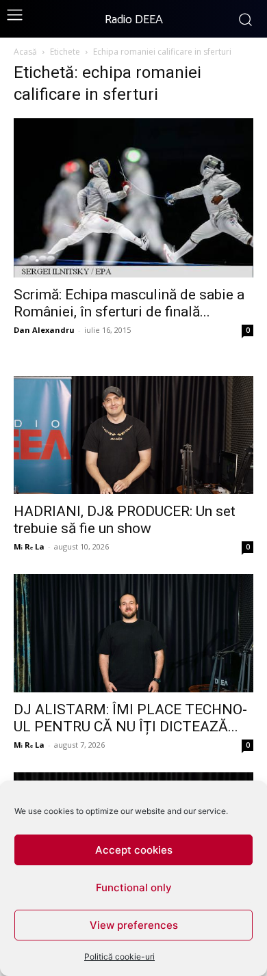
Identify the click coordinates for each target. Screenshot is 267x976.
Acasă (25, 51)
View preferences (134, 925)
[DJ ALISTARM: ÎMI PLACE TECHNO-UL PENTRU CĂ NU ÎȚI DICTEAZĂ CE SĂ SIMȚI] (133, 633)
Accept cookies (134, 849)
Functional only (134, 887)
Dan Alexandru (44, 330)
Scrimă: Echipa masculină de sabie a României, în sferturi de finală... (129, 303)
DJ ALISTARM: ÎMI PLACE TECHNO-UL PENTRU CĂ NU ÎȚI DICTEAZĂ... (130, 718)
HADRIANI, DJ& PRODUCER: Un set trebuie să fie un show (125, 520)
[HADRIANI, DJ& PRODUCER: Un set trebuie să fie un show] (133, 435)
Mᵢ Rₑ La (29, 546)
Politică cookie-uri (119, 956)
